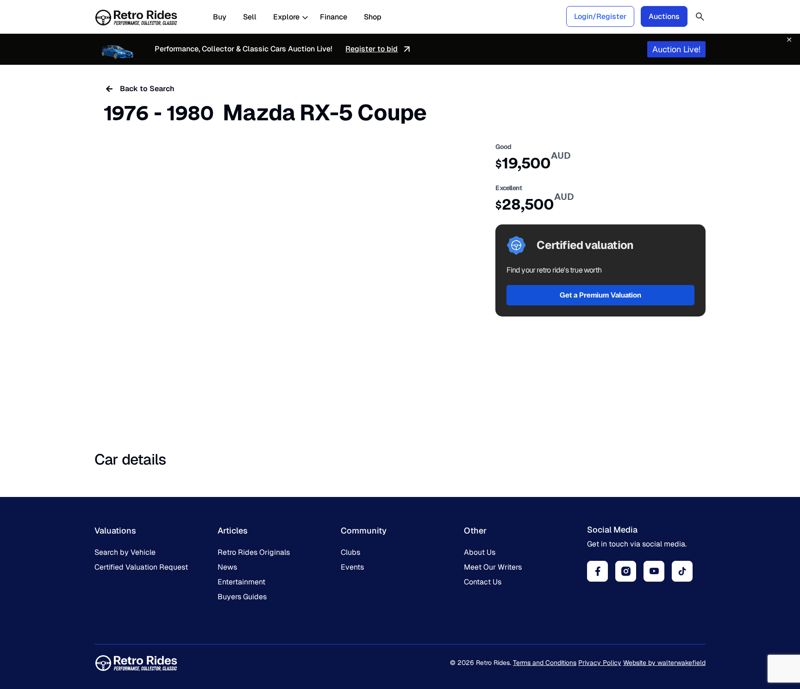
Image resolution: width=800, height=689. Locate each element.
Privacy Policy (599, 662)
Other (475, 530)
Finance (333, 17)
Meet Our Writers (493, 567)
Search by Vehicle (125, 552)
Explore (286, 17)
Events (352, 567)
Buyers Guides (242, 597)
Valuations (115, 530)
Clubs (350, 552)
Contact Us (482, 582)
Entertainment (241, 582)
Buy (219, 17)
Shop (372, 17)
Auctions (664, 16)
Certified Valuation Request (141, 567)
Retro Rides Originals (254, 552)
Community (364, 530)
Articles (233, 530)
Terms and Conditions (544, 662)
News (227, 567)
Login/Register (600, 16)
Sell (249, 17)
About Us (479, 552)
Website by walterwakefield (664, 662)
